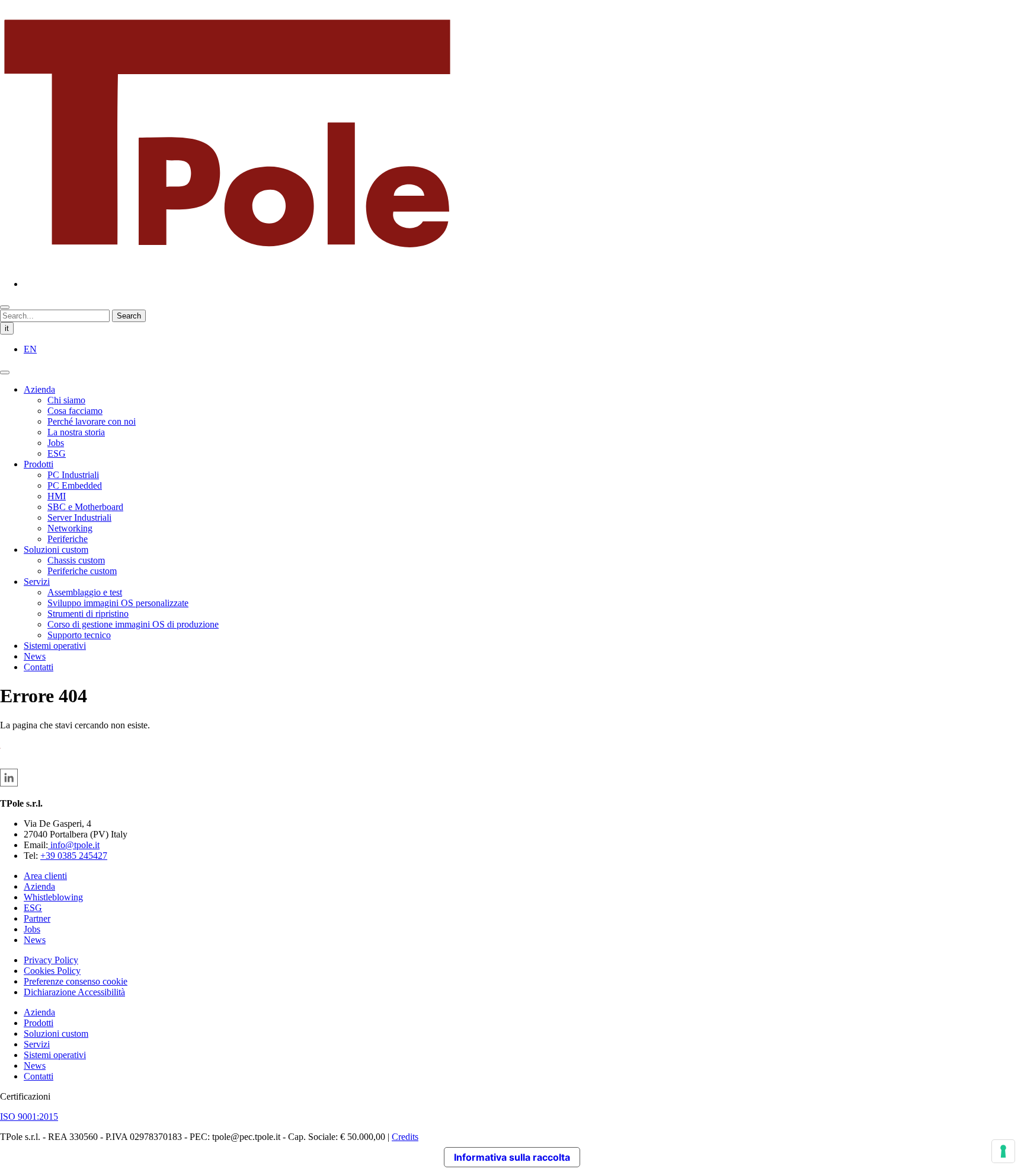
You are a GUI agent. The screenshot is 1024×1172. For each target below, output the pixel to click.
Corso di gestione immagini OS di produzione (133, 624)
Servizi (37, 582)
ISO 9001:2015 (29, 1117)
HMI (56, 496)
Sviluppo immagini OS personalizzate (117, 603)
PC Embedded (74, 485)
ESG (56, 453)
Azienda (39, 389)
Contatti (38, 667)
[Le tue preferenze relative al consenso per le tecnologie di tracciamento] (1003, 1151)
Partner (37, 918)
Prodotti (38, 464)
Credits (405, 1137)
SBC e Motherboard (85, 507)
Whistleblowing (53, 897)
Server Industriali (79, 517)
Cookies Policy (52, 971)
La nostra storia (76, 432)
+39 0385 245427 (73, 856)
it (7, 328)
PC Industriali (73, 475)
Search (129, 315)
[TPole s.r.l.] (227, 264)
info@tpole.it (74, 845)
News (35, 656)
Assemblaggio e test (84, 592)
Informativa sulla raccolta (512, 1157)
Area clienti (45, 876)
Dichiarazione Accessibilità (74, 992)
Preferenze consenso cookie (75, 981)
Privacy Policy (51, 960)
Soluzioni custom (56, 549)
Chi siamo (66, 400)
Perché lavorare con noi (91, 421)
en (30, 349)
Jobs (55, 443)
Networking (69, 528)
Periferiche (67, 539)
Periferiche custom (82, 571)
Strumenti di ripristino (88, 614)
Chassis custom (76, 560)
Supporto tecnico (79, 635)
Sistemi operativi (55, 646)
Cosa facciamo (75, 411)
